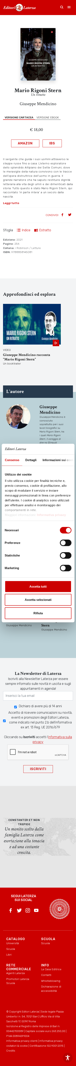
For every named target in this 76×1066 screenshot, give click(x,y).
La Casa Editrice (51, 969)
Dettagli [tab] (30, 460)
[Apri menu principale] (69, 7)
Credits (10, 1050)
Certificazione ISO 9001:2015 (46, 1045)
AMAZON (25, 143)
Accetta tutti (38, 586)
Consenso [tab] (12, 460)
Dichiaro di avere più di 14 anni (40, 706)
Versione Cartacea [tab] (19, 117)
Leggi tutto (11, 203)
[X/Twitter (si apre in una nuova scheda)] (19, 911)
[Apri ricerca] (61, 7)
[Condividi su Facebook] (63, 215)
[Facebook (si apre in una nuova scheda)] (10, 911)
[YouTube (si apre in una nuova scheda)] (36, 911)
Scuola (10, 948)
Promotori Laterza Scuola (17, 981)
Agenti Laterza (15, 973)
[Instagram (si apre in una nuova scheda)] (27, 911)
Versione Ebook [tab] (47, 117)
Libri (9, 954)
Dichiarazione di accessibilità (51, 988)
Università (12, 943)
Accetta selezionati (38, 599)
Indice (26, 230)
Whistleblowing (50, 980)
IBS (52, 143)
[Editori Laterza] (19, 7)
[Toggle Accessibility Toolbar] (67, 1057)
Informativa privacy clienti (21, 1040)
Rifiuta (38, 613)
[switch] (65, 543)
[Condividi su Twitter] (70, 215)
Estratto (45, 230)
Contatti (46, 975)
